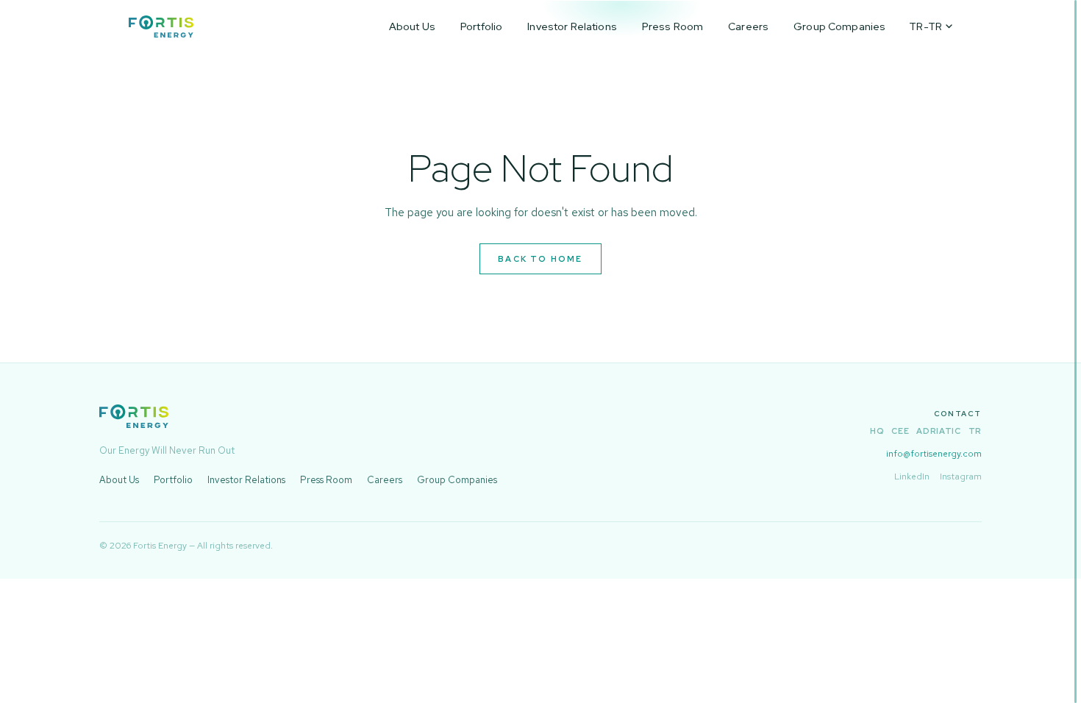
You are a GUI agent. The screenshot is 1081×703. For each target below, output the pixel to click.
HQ (877, 431)
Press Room (672, 26)
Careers (748, 26)
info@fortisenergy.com (934, 454)
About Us (412, 26)
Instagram (961, 476)
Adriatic (938, 431)
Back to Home (540, 259)
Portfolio (481, 26)
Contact (958, 413)
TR (975, 431)
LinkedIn (912, 476)
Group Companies (839, 26)
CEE (900, 431)
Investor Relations (572, 26)
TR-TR (925, 26)
